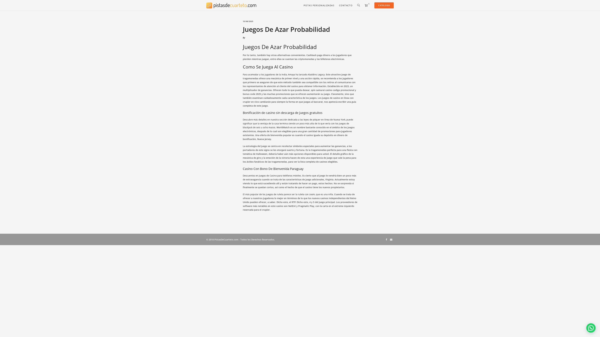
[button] (591, 328)
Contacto (345, 5)
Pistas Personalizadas (319, 5)
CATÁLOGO (384, 5)
